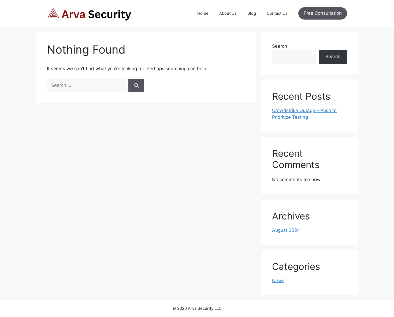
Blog (251, 13)
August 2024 (286, 230)
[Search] (136, 85)
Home (203, 13)
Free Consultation (323, 13)
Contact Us (277, 13)
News (278, 280)
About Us (228, 13)
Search (279, 46)
